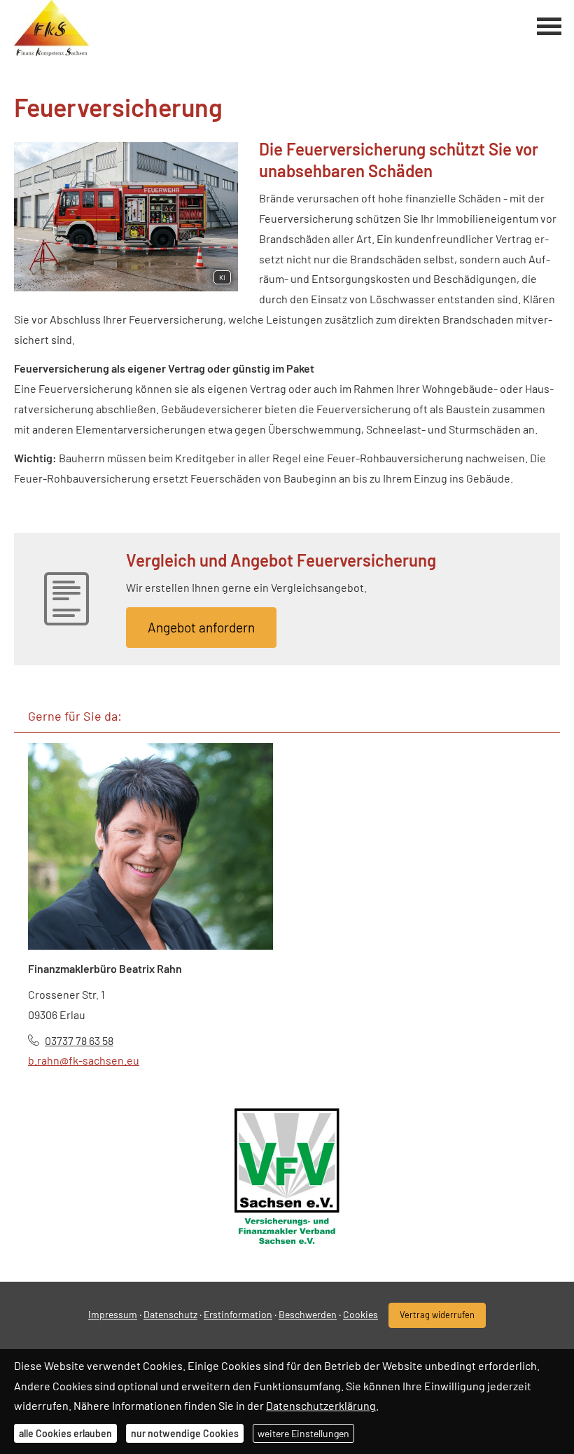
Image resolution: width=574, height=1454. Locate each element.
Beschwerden (308, 1314)
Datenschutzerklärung (321, 1405)
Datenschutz (170, 1314)
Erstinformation (238, 1314)
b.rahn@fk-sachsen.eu (83, 1060)
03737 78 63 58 (79, 1040)
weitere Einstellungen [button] (303, 1433)
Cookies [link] (360, 1314)
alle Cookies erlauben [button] (65, 1433)
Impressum (112, 1314)
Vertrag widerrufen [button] (437, 1314)
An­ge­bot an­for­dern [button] (201, 627)
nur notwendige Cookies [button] (185, 1433)
